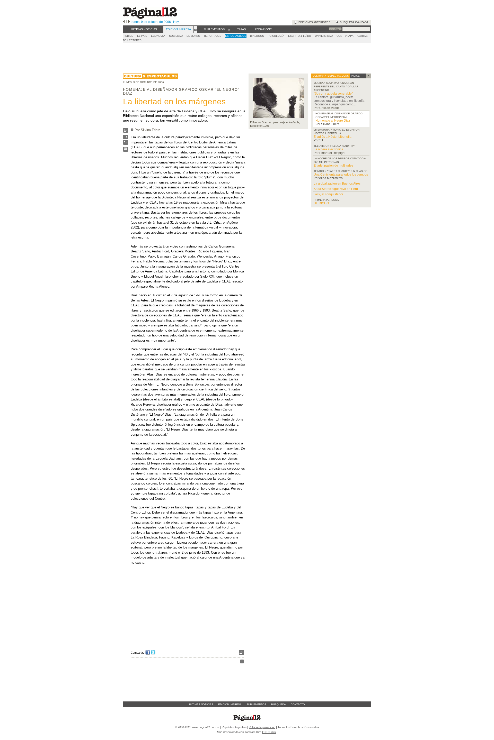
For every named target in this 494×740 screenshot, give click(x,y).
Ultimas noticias (201, 704)
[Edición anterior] (124, 22)
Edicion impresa (230, 704)
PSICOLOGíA (276, 35)
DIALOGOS (257, 35)
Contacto (298, 704)
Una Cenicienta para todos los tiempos (341, 174)
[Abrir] (195, 29)
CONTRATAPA (345, 35)
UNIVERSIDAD (324, 35)
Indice (129, 35)
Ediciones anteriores (313, 22)
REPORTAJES (212, 35)
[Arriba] (242, 662)
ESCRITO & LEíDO (299, 35)
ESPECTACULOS (235, 35)
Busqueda (278, 704)
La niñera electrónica (328, 149)
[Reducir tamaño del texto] (125, 143)
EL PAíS (142, 35)
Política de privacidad (262, 727)
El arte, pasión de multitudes (333, 165)
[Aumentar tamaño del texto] (125, 138)
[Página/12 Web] (150, 18)
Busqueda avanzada (353, 22)
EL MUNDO (193, 35)
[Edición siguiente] (129, 22)
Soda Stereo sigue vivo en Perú (336, 189)
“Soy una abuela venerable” (333, 93)
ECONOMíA (158, 35)
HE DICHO (321, 203)
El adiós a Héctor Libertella (332, 137)
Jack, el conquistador (328, 194)
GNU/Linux (269, 732)
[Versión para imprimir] (125, 150)
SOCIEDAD (176, 35)
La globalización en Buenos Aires (337, 183)
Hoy (176, 22)
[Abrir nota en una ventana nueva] (125, 131)
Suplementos (256, 704)
